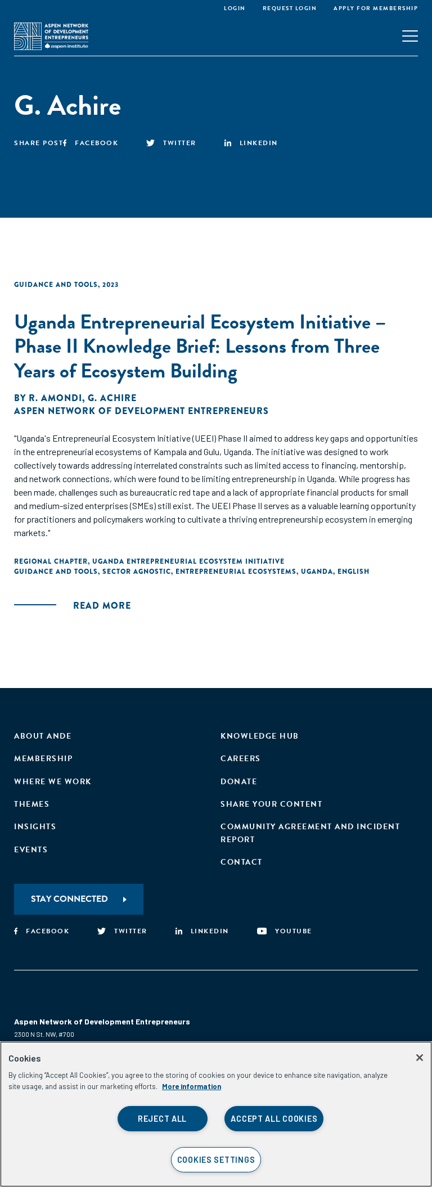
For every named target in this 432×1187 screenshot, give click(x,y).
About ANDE (42, 736)
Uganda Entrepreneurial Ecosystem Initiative (188, 561)
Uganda (317, 571)
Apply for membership (376, 8)
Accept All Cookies (274, 1118)
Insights (35, 827)
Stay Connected (69, 899)
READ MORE (102, 605)
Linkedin (259, 143)
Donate (238, 782)
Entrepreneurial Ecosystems (236, 571)
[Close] (419, 1057)
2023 (110, 285)
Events (31, 850)
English (354, 571)
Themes (32, 804)
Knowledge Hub (259, 736)
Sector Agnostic (136, 571)
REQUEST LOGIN (290, 8)
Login (235, 8)
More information (191, 1086)
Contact (241, 862)
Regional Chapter (51, 561)
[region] (216, 1114)
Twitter (179, 143)
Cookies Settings (216, 1159)
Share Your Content (271, 804)
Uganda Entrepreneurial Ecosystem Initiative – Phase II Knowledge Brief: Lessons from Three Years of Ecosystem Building (200, 346)
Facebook (96, 143)
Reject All (162, 1118)
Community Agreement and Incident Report (310, 833)
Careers (240, 759)
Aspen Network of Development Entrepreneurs (141, 410)
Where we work (53, 782)
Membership (43, 759)
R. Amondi (55, 398)
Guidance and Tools (56, 285)
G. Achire (112, 398)
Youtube (293, 931)
